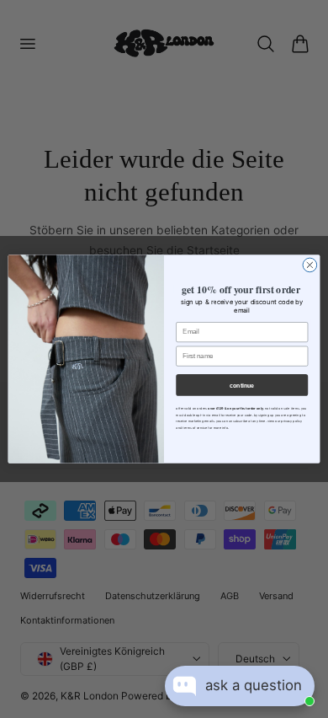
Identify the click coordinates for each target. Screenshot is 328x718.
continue (242, 385)
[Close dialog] (310, 265)
